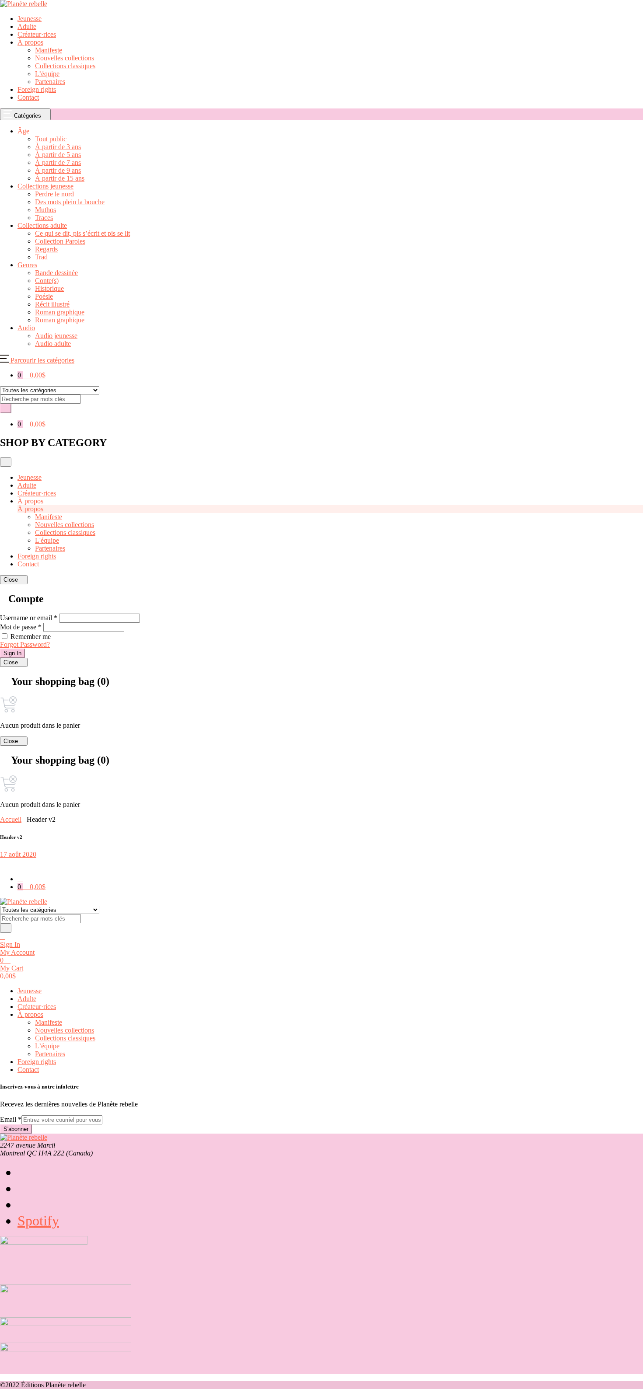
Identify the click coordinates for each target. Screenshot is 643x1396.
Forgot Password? (25, 644)
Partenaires (50, 81)
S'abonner (15, 1129)
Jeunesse (29, 18)
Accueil (10, 819)
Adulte (26, 26)
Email (10, 1119)
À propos (30, 42)
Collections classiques (65, 66)
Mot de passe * (21, 627)
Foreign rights (36, 89)
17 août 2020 (18, 854)
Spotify (38, 1220)
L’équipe (47, 73)
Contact (28, 97)
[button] (37, 360)
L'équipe (47, 540)
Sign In (12, 653)
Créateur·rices (36, 34)
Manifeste (48, 50)
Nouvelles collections (64, 58)
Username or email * (28, 617)
